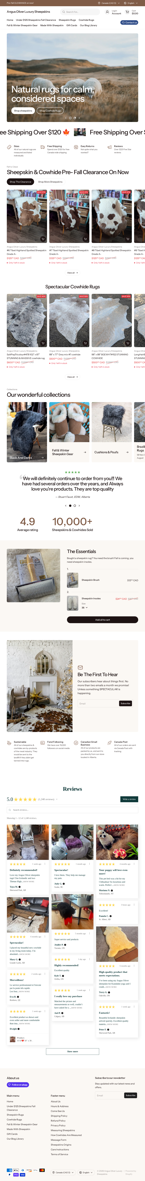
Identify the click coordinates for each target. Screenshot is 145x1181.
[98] (112, 320)
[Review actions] (45, 864)
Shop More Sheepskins (50, 181)
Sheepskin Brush (91, 579)
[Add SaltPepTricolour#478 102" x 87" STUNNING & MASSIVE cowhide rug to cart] (43, 343)
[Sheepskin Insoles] (72, 603)
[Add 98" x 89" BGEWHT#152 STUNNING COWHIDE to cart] (128, 343)
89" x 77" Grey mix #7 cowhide (64, 354)
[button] (56, 799)
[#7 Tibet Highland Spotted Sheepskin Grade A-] (69, 216)
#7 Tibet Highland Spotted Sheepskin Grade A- (69, 252)
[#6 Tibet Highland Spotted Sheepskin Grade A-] (27, 216)
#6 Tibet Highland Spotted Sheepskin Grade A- (26, 252)
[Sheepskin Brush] (72, 580)
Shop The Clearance (20, 181)
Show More (28, 881)
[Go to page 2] (74, 118)
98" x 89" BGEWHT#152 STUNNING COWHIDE (110, 356)
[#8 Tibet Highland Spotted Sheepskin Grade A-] (112, 216)
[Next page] (79, 118)
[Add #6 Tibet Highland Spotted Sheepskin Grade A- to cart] (43, 239)
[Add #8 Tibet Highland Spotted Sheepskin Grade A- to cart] (128, 239)
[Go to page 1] (70, 118)
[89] (69, 320)
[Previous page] (65, 118)
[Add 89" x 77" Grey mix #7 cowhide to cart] (85, 343)
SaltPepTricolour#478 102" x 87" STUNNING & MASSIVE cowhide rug (26, 356)
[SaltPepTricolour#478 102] (27, 320)
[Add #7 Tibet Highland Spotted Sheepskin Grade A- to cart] (85, 239)
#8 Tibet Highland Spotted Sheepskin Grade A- (111, 252)
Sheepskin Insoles (91, 598)
